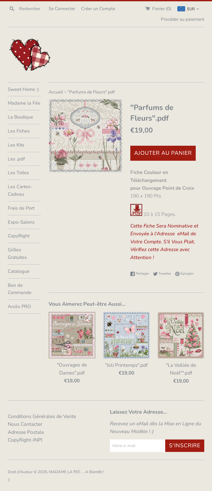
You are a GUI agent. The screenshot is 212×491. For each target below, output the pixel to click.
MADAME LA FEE (64, 471)
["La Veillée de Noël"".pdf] (180, 335)
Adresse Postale (26, 432)
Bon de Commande (20, 289)
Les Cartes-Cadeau (20, 190)
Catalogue (18, 271)
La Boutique (20, 117)
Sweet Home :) (23, 89)
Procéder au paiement (182, 19)
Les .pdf (16, 159)
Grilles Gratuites (17, 253)
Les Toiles (18, 173)
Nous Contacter (25, 424)
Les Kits (16, 145)
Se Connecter (62, 9)
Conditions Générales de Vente (42, 416)
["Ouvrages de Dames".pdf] (72, 335)
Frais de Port (21, 208)
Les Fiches (19, 131)
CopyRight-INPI (25, 440)
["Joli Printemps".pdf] (126, 335)
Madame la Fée (24, 103)
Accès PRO (19, 306)
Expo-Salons (21, 222)
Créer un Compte (98, 9)
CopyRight (18, 236)
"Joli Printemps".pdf (126, 365)
